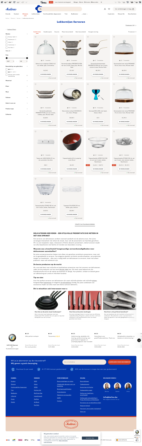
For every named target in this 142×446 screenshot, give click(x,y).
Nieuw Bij (121, 14)
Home (12, 399)
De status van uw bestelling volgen (90, 402)
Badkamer (14, 393)
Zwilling (36, 399)
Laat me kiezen (48, 442)
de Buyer (36, 402)
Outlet (13, 402)
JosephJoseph (38, 396)
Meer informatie (63, 440)
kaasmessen (47, 282)
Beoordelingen (84, 381)
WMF (35, 381)
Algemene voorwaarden (64, 395)
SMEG (35, 387)
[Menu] (140, 430)
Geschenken (132, 14)
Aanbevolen (37, 31)
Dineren (13, 384)
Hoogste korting (93, 31)
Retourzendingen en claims (65, 381)
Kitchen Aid (37, 390)
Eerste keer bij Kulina (86, 387)
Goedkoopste (48, 31)
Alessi (35, 384)
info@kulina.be (110, 397)
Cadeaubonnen (84, 384)
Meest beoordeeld (67, 31)
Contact (59, 401)
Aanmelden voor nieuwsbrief (119, 362)
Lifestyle (13, 396)
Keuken (13, 381)
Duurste (57, 31)
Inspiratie (111, 14)
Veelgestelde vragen (86, 390)
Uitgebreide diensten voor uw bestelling (66, 385)
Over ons (82, 411)
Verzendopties (61, 392)
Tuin (12, 390)
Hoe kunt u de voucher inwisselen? (90, 408)
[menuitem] (8, 14)
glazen (94, 280)
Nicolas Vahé (63, 269)
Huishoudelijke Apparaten (19, 387)
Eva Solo (36, 405)
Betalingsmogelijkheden (64, 389)
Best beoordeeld (81, 31)
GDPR (59, 398)
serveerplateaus (65, 282)
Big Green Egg (38, 393)
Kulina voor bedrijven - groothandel (87, 394)
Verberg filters (11, 29)
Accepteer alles (90, 438)
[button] (84, 32)
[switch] (137, 440)
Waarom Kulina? (85, 405)
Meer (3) (8, 50)
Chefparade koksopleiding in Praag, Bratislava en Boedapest (89, 398)
